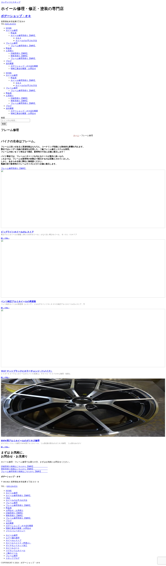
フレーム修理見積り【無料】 (23, 46)
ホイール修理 (11, 30)
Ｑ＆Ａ (18, 38)
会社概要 (10, 63)
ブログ (9, 61)
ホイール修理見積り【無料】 (23, 35)
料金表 (14, 33)
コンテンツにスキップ (10, 2)
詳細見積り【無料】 (19, 53)
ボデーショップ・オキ (16, 16)
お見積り (10, 51)
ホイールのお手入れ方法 (26, 41)
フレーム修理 (11, 43)
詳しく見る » (5, 238)
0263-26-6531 (10, 24)
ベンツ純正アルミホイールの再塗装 (18, 301)
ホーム (76, 135)
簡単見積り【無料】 (19, 56)
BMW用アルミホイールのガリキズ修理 (20, 440)
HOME (9, 28)
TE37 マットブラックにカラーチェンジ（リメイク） (27, 371)
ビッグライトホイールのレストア (17, 232)
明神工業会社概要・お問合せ (23, 69)
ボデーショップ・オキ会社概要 (24, 66)
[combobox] (15, 120)
